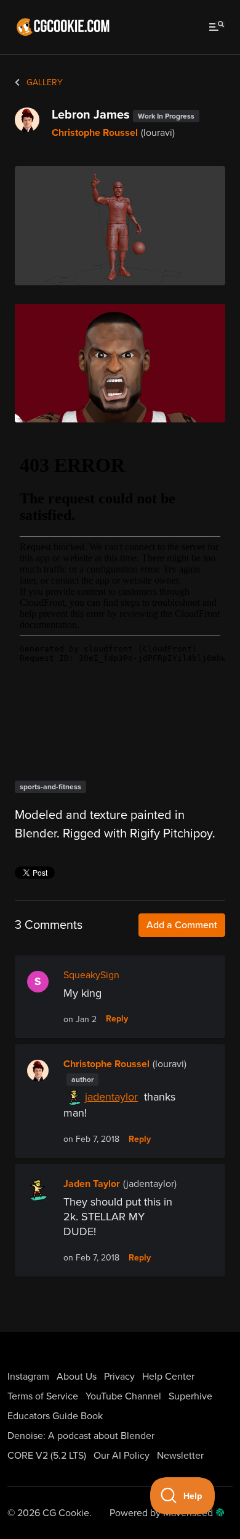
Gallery (43, 82)
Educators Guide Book (55, 1416)
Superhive (190, 1396)
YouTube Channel (123, 1396)
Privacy (119, 1376)
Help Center (168, 1376)
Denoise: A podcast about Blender (80, 1436)
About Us (77, 1376)
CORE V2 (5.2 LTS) (46, 1455)
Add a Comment (181, 925)
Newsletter (180, 1455)
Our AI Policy (122, 1455)
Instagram (28, 1376)
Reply (117, 1019)
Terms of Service (42, 1396)
